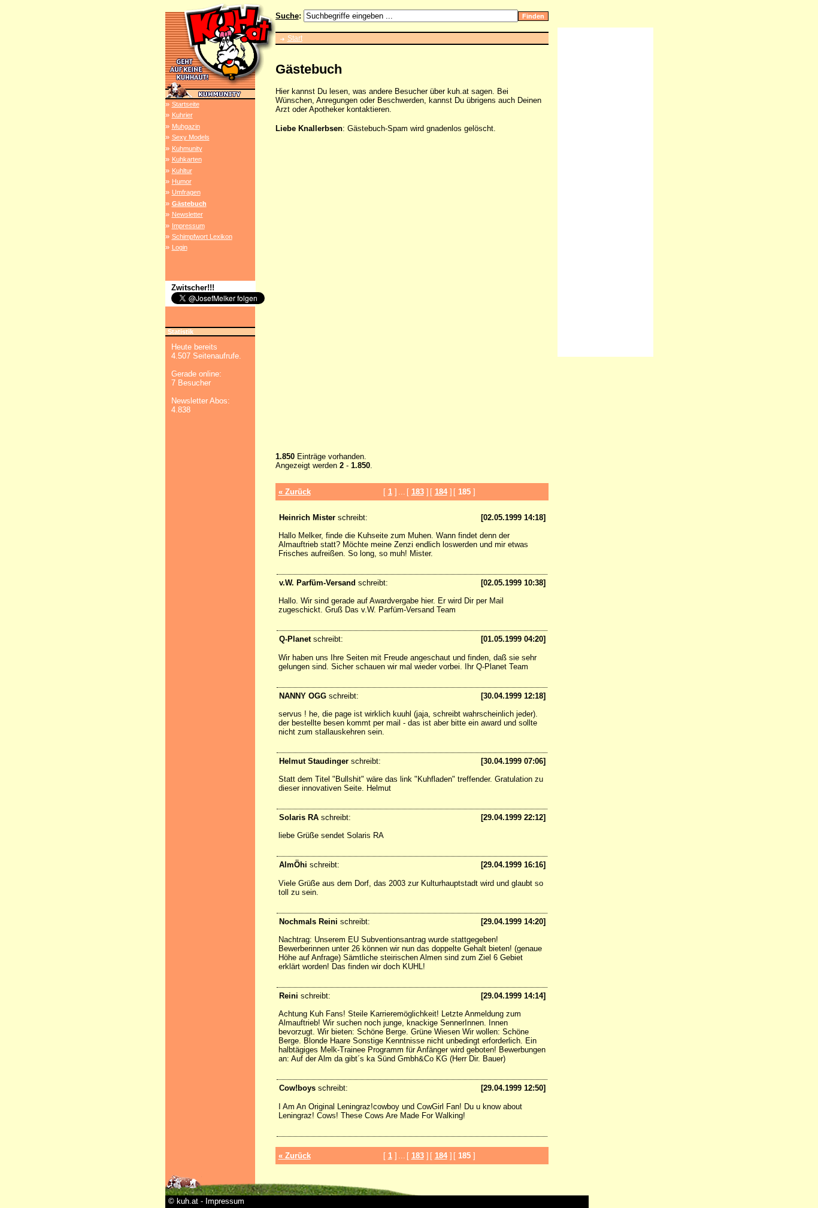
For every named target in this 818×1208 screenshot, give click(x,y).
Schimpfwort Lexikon (202, 236)
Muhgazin (186, 126)
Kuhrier (182, 115)
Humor (182, 181)
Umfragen (186, 192)
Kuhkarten (187, 159)
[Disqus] (412, 294)
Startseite (185, 104)
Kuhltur (182, 170)
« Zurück (294, 491)
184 (441, 491)
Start (294, 38)
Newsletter (187, 214)
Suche (287, 15)
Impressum (188, 225)
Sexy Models (191, 137)
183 (417, 491)
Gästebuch (189, 203)
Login (179, 247)
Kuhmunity (187, 148)
